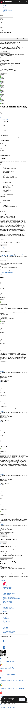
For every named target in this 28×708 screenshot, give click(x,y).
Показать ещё (4, 534)
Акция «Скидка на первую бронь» (11, 598)
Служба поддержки (7, 587)
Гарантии (5, 599)
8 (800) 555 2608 (7, 588)
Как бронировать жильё (9, 593)
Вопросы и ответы (7, 602)
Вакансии (5, 628)
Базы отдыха (6, 622)
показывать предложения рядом (9, 267)
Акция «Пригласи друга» (9, 597)
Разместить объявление (8, 608)
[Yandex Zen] (4, 648)
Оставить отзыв (4, 536)
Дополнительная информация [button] (7, 216)
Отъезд (1, 18)
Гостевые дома (6, 621)
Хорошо (22, 699)
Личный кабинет (7, 586)
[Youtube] (4, 646)
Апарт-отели (6, 618)
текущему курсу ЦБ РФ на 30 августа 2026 (13, 254)
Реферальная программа (9, 631)
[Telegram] (4, 639)
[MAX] (4, 643)
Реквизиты (5, 630)
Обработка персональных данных (8, 707)
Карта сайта (3, 704)
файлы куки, (11, 698)
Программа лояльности (8, 632)
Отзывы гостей (6, 594)
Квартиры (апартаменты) (9, 616)
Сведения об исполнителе (6, 557)
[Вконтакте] (4, 644)
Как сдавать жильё (7, 607)
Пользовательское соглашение (7, 706)
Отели (4, 617)
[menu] (26, 2)
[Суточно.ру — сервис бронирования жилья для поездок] (6, 2)
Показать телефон (5, 60)
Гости (1, 21)
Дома (4, 620)
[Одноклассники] (4, 641)
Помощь (5, 611)
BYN (4, 248)
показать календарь (5, 251)
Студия (2, 310)
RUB (4, 247)
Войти (21, 1)
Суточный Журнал (7, 601)
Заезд (1, 15)
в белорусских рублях (5, 257)
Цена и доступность (5, 52)
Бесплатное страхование (9, 609)
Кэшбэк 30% (6, 596)
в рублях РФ (3, 245)
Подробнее (2, 580)
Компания (5, 627)
